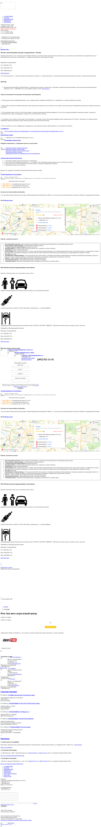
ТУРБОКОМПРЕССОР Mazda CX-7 (19, 711)
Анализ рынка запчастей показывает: (11, 158)
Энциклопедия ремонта (10, 773)
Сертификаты (5, 128)
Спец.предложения (9, 692)
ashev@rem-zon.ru (16, 663)
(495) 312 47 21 (43, 753)
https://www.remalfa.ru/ (6, 747)
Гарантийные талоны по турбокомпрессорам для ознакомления (23, 153)
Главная (6, 606)
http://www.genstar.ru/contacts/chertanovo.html (12, 755)
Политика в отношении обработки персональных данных (16, 820)
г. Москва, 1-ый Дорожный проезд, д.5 (32, 355)
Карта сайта (7, 775)
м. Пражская (12, 678)
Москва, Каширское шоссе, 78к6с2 (24, 352)
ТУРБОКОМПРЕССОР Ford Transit (19, 727)
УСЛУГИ (6, 17)
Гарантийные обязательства (13, 140)
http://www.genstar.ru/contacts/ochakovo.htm (12, 763)
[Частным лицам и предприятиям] (1, 566)
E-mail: (20, 369)
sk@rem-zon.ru (46, 88)
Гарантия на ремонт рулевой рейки (15, 149)
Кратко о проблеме (20, 378)
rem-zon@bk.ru (15, 685)
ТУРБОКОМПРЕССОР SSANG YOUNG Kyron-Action (24, 703)
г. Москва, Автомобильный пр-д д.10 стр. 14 (20, 349)
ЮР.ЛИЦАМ (7, 20)
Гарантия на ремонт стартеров (14, 152)
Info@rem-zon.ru (5, 73)
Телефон (20, 373)
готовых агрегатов (26, 359)
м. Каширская (13, 668)
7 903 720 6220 (78, 744)
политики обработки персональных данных (26, 386)
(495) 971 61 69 (43, 761)
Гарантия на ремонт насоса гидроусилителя (17, 150)
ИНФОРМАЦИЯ (8, 19)
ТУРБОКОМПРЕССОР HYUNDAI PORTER (20, 718)
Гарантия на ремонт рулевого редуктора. (17, 148)
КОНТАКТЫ (7, 22)
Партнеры (5, 739)
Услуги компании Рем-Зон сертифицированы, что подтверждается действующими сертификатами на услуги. (34, 131)
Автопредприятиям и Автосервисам (11, 174)
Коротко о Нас (5, 49)
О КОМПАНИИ (8, 16)
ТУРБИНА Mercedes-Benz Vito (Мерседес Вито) (21, 695)
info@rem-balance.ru (16, 674)
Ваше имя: (20, 365)
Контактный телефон (7, 135)
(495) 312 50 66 (32, 753)
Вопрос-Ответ (7, 776)
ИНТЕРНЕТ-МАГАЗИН (28, 358)
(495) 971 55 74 (32, 761)
